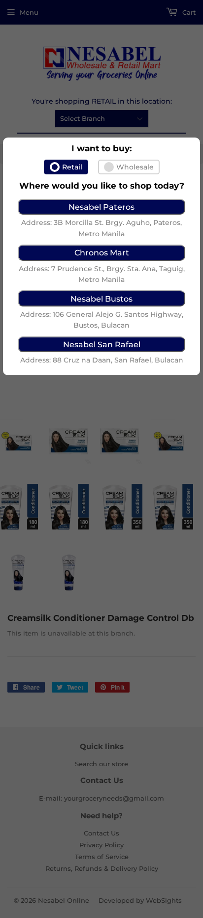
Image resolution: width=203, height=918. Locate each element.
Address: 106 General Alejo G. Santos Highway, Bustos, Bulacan (101, 320)
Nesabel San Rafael (101, 344)
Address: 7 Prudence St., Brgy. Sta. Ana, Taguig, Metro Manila (102, 274)
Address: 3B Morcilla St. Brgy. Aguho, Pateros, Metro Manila (101, 228)
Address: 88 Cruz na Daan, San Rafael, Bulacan (101, 360)
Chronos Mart (101, 252)
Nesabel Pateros (101, 207)
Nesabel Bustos (101, 299)
